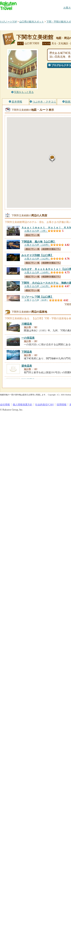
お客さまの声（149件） (37, 272)
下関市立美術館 (34, 37)
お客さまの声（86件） (36, 300)
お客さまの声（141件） (37, 286)
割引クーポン (59, 14)
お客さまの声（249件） (37, 244)
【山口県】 (38, 241)
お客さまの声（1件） (36, 231)
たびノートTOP (8, 21)
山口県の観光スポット (31, 21)
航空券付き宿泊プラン (51, 249)
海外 (28, 14)
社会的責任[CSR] (44, 404)
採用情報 (61, 404)
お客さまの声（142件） (37, 258)
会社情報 (5, 404)
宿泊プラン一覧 (32, 235)
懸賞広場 (44, 14)
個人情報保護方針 (22, 404)
